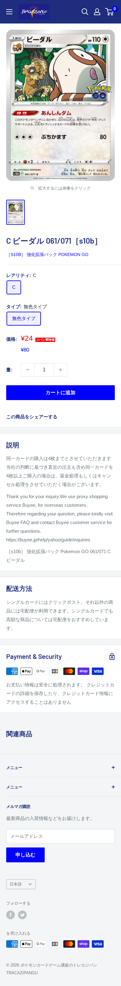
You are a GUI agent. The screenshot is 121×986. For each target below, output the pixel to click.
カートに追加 (60, 392)
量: (9, 369)
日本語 (16, 884)
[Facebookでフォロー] (10, 915)
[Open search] (85, 11)
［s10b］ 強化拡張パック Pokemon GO (47, 254)
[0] (110, 11)
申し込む (25, 854)
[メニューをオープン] (9, 11)
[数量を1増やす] (60, 369)
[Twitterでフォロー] (22, 915)
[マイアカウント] (97, 11)
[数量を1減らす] (27, 369)
